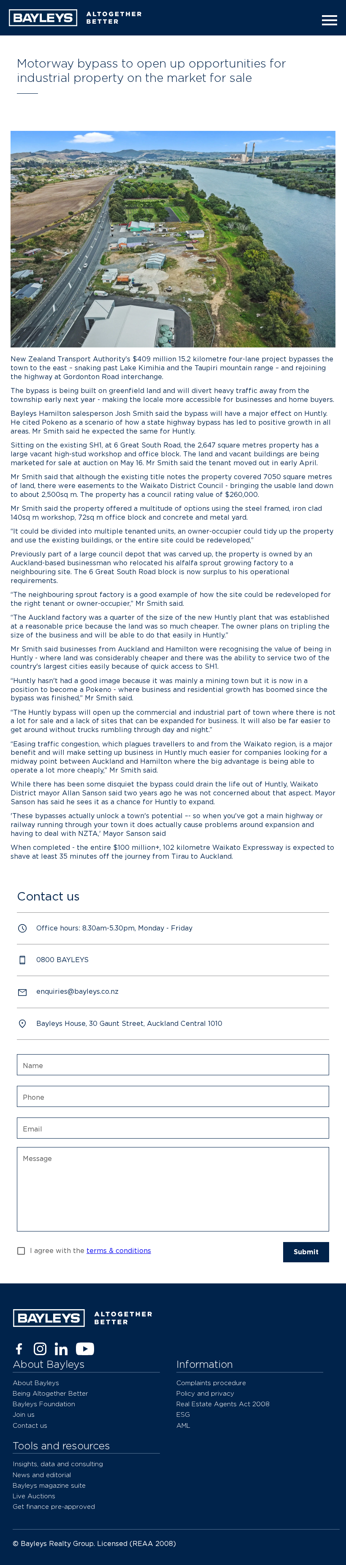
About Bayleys (36, 1383)
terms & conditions (118, 1251)
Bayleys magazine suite (49, 1485)
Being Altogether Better (50, 1393)
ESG (183, 1414)
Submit (306, 1252)
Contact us (30, 1425)
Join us (24, 1414)
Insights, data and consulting (58, 1464)
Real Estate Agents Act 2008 (223, 1404)
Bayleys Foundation (44, 1404)
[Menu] (327, 20)
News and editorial (42, 1475)
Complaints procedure (211, 1383)
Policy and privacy (205, 1393)
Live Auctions (34, 1496)
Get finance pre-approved (54, 1507)
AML (183, 1425)
